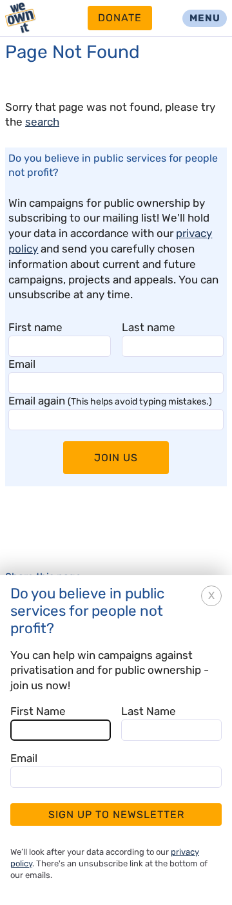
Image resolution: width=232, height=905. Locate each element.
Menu (204, 18)
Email (21, 363)
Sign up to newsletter (116, 814)
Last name (148, 327)
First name (35, 327)
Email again (110, 400)
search (42, 121)
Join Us (116, 458)
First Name (38, 711)
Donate (120, 18)
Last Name (148, 711)
